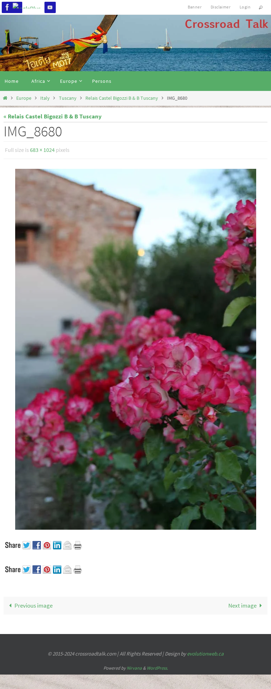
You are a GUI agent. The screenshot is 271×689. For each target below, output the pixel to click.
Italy (45, 98)
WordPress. (157, 666)
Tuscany (68, 98)
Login (245, 7)
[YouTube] (50, 7)
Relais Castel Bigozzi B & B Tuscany (121, 98)
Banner (194, 7)
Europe (23, 98)
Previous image (33, 604)
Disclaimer (220, 7)
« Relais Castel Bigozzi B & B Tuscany (53, 116)
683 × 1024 (42, 149)
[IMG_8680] (135, 347)
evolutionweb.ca (205, 651)
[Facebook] (7, 7)
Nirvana (134, 666)
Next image (242, 604)
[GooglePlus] (29, 6)
